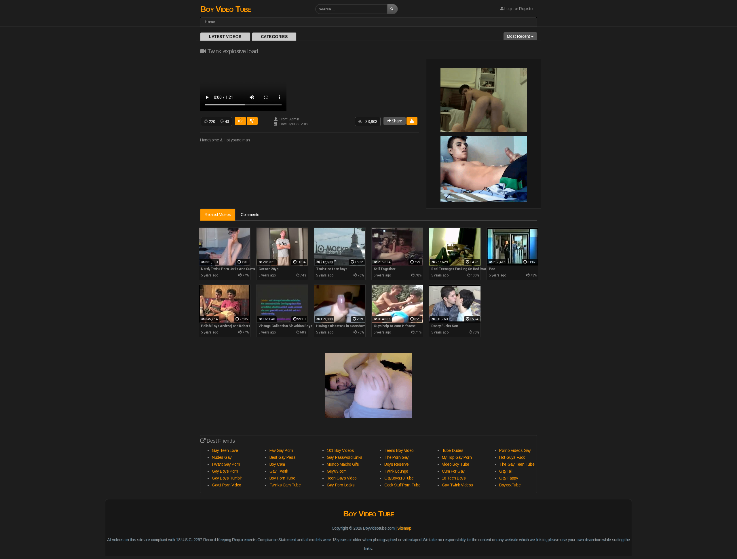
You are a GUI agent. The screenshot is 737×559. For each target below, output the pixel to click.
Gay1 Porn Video (226, 485)
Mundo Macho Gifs (343, 464)
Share (396, 121)
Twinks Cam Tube (285, 485)
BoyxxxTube (510, 485)
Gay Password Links (344, 457)
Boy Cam (277, 464)
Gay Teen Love (225, 450)
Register (526, 8)
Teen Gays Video (342, 478)
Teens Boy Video (399, 450)
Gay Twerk (278, 471)
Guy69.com (336, 471)
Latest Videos (225, 36)
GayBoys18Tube (399, 478)
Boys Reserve (396, 464)
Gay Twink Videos (457, 485)
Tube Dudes (453, 450)
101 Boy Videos (340, 450)
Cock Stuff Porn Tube (402, 485)
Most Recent (519, 36)
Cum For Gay (453, 471)
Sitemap (404, 528)
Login (509, 8)
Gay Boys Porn (225, 471)
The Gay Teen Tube (516, 464)
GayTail (505, 471)
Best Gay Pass (282, 457)
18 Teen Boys (454, 478)
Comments (250, 214)
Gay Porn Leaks (340, 485)
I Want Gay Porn (226, 464)
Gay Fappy (508, 478)
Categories (274, 36)
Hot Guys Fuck (512, 457)
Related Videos (218, 214)
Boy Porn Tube (282, 478)
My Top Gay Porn (457, 457)
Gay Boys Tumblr (227, 478)
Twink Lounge (396, 471)
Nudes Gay (221, 457)
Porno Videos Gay (515, 450)
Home (210, 22)
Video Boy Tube (455, 464)
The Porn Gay (396, 457)
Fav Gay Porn (281, 450)
